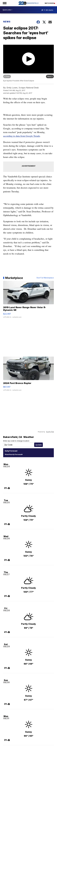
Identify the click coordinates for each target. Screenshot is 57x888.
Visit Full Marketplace (45, 278)
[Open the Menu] (4, 3)
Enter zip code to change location (16, 441)
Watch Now (49, 3)
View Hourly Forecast (13, 454)
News (6, 21)
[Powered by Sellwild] (50, 432)
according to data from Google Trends (21, 135)
